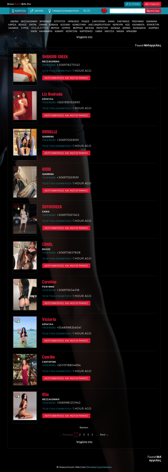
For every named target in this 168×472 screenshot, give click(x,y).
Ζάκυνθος (123, 21)
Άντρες (38, 10)
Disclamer (92, 467)
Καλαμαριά (45, 31)
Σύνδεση (153, 4)
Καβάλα (53, 24)
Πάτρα (32, 24)
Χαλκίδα (115, 27)
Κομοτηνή (79, 24)
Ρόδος (86, 21)
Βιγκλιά (89, 27)
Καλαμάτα (138, 24)
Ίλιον (34, 31)
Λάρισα (12, 24)
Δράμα (126, 27)
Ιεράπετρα (153, 24)
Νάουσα (109, 31)
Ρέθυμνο (138, 21)
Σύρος (25, 27)
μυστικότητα (105, 467)
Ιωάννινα (151, 21)
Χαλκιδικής (139, 27)
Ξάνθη (43, 24)
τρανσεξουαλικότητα (65, 10)
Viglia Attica (39, 27)
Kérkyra (59, 21)
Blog (86, 10)
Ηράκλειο (73, 21)
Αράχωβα (131, 31)
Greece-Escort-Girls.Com (19, 4)
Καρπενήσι (86, 31)
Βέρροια (78, 27)
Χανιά (111, 21)
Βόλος (23, 24)
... (96, 434)
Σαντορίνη (98, 21)
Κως (127, 24)
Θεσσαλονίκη (29, 21)
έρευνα (154, 11)
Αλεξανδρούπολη (99, 24)
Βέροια (55, 27)
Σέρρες (66, 27)
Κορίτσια (20, 10)
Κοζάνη (65, 24)
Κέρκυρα (118, 24)
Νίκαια (120, 31)
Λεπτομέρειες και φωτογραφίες (66, 77)
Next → (104, 434)
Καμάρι (59, 31)
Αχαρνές (153, 27)
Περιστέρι (102, 27)
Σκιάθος (13, 27)
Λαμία (98, 31)
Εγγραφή (134, 4)
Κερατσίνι (71, 31)
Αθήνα (14, 21)
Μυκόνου (45, 21)
